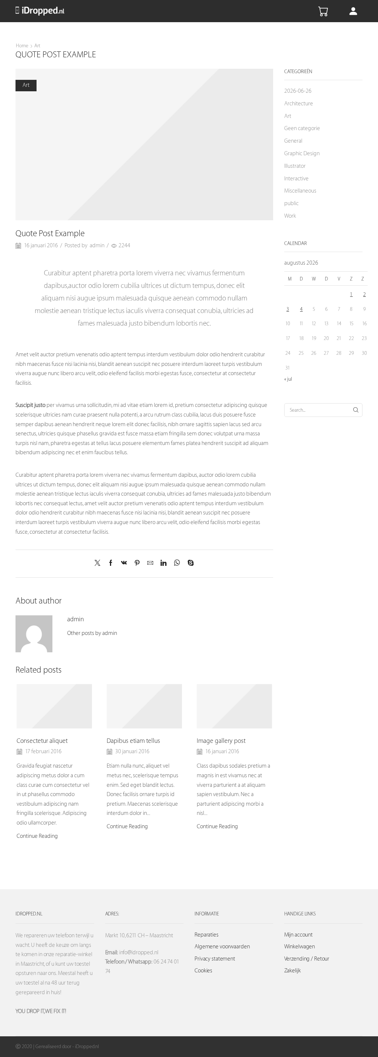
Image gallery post (221, 741)
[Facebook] (110, 564)
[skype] (189, 564)
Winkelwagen (299, 947)
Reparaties (207, 935)
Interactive (296, 179)
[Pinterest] (137, 564)
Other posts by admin (92, 633)
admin (97, 245)
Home (22, 45)
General (293, 141)
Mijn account (298, 935)
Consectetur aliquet (42, 741)
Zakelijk (292, 971)
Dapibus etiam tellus (133, 741)
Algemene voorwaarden (222, 947)
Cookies (203, 971)
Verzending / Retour (307, 959)
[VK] (124, 564)
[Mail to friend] (150, 564)
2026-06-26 (298, 91)
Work (290, 216)
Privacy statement (215, 959)
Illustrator (295, 166)
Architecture (298, 104)
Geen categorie (302, 128)
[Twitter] (99, 564)
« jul (288, 379)
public (291, 203)
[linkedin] (163, 564)
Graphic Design (302, 153)
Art (37, 45)
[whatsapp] (177, 564)
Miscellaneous (300, 191)
